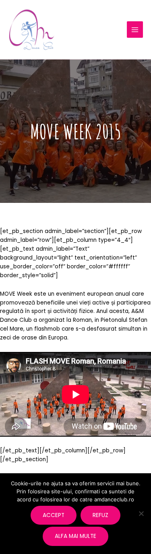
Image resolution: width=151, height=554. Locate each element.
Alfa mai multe (75, 536)
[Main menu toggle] (135, 29)
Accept (53, 515)
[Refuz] (141, 513)
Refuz (100, 515)
